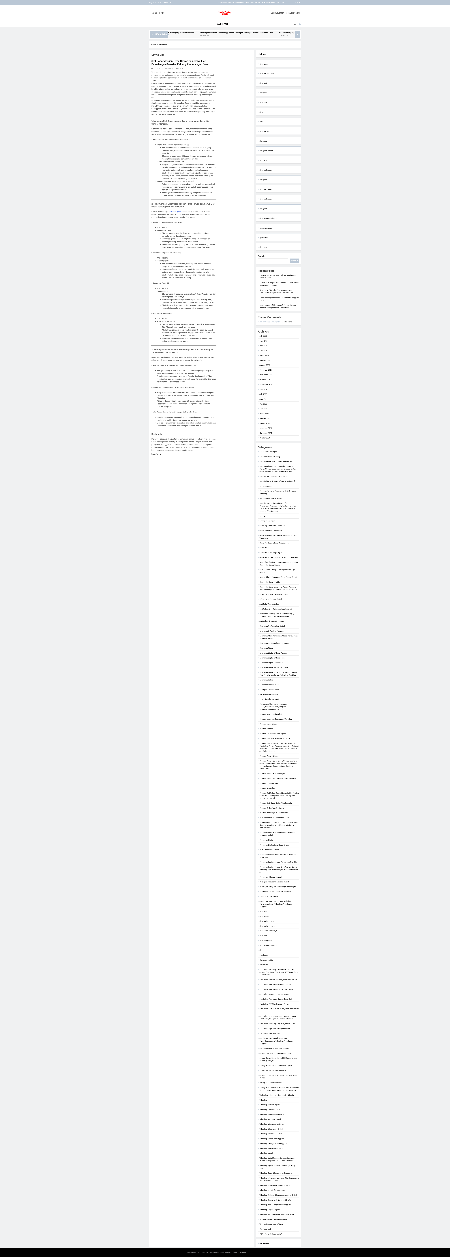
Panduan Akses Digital (268, 724)
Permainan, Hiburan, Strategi (270, 877)
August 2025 (264, 389)
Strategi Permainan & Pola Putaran (272, 1070)
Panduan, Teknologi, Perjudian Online (273, 813)
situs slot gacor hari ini (268, 218)
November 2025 (265, 375)
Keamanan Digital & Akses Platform (273, 653)
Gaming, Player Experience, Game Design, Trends (278, 577)
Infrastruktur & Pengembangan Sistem (274, 594)
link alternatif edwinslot (268, 694)
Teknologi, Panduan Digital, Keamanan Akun (276, 1214)
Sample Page (222, 24)
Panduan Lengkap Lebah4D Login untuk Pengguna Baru (179, 33)
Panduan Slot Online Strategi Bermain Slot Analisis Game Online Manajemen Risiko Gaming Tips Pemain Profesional (279, 795)
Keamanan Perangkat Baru (269, 685)
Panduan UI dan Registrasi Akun (271, 808)
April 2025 (263, 409)
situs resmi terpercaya (268, 931)
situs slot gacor (175, 211)
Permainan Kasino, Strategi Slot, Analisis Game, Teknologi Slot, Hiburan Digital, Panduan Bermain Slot (278, 869)
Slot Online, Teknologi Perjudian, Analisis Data (277, 1024)
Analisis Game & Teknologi (270, 457)
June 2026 (263, 341)
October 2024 (264, 438)
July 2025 (263, 394)
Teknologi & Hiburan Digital (270, 1119)
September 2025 (265, 384)
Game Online (264, 548)
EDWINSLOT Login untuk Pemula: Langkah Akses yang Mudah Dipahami (257, 3)
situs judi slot (264, 916)
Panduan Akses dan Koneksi (270, 714)
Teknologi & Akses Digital (269, 1105)
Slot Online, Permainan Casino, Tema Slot (275, 999)
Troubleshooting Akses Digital (271, 1224)
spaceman (263, 238)
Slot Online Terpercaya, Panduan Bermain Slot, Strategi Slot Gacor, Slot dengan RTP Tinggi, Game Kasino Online (278, 972)
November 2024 (265, 433)
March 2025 (264, 414)
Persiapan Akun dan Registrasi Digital (274, 882)
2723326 (156, 68)
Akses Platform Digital (268, 452)
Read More (155, 454)
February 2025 (264, 418)
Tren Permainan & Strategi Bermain (273, 1219)
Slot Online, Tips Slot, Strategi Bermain (274, 1029)
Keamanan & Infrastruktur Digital (272, 626)
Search (261, 256)
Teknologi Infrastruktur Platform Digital (274, 1185)
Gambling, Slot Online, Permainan (272, 526)
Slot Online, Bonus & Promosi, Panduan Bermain (278, 980)
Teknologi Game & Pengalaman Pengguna (275, 1173)
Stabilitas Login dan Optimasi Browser (274, 1048)
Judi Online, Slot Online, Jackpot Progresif (275, 609)
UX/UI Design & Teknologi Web (271, 1234)
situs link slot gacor (267, 73)
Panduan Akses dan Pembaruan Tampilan (275, 719)
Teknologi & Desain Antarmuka (271, 1114)
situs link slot (264, 131)
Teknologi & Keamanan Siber (270, 1134)
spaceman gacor (265, 228)
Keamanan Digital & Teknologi (271, 663)
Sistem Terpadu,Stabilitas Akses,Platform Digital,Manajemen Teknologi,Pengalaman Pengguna (275, 904)
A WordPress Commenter (269, 322)
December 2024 (265, 428)
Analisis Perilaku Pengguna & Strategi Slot (275, 461)
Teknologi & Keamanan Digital (271, 1129)
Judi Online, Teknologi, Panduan (271, 621)
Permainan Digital (266, 840)
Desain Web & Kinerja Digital (270, 498)
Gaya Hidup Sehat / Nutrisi (269, 582)
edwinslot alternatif (267, 521)
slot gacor (263, 93)
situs (261, 112)
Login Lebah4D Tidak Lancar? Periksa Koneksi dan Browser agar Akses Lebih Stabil (243, 33)
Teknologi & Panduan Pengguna (271, 1139)
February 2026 (264, 360)
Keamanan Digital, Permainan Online (273, 667)
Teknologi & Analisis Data (269, 1110)
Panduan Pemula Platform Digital (272, 774)
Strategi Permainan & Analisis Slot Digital (275, 1066)
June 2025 (263, 399)
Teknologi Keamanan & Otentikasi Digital (275, 1200)
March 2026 (264, 355)
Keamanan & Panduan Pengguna (271, 631)
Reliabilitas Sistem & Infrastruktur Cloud (275, 892)
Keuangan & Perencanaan (269, 690)
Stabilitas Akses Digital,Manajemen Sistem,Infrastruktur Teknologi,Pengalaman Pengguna (276, 1041)
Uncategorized (265, 1229)
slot (260, 122)
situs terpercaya (265, 189)
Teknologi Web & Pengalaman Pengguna (275, 1205)
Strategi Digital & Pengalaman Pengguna (275, 1053)
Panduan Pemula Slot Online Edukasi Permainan (278, 778)
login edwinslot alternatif (269, 699)
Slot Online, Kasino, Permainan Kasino (274, 994)
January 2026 (264, 365)
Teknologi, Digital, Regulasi (270, 1210)
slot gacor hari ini (266, 151)
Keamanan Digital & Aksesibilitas (272, 658)
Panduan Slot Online (267, 788)
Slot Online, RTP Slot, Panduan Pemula (274, 1004)
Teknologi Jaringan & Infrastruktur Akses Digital (278, 1195)
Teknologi (263, 1100)
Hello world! (287, 322)
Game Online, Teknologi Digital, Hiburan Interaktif (278, 557)
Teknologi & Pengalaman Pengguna (273, 1143)
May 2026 (263, 346)
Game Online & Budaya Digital (271, 553)
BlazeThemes (240, 1253)
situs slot (263, 83)
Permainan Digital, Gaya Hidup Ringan (274, 845)
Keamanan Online (266, 680)
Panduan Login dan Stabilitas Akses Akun (275, 738)
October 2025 (264, 380)
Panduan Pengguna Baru (268, 783)
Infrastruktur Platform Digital (270, 599)
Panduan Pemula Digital (268, 756)
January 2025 (264, 423)
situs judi (263, 911)
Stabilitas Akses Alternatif (269, 1033)
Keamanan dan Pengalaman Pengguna (274, 643)
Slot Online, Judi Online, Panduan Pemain (275, 984)
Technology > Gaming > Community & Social (276, 1095)
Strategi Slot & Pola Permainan (271, 1083)
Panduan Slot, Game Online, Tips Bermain (275, 803)
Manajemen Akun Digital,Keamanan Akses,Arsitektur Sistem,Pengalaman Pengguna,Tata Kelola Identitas (273, 706)
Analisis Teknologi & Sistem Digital (273, 476)
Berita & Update (265, 486)
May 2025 (263, 404)
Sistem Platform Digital (268, 896)
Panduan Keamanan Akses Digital (272, 734)
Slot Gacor (263, 955)
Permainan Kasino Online (269, 850)
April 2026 (263, 350)
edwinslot (263, 516)
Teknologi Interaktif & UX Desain (272, 1190)
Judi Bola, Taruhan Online (269, 604)
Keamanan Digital (266, 648)
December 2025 (265, 370)
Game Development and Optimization (274, 543)
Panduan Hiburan (266, 729)
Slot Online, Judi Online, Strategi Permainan (276, 989)
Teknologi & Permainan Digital (271, 1148)
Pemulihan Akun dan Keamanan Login (274, 818)
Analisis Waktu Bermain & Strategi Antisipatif (277, 481)
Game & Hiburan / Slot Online (270, 530)
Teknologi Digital (266, 1153)
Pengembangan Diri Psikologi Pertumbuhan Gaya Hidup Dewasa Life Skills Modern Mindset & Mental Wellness (278, 825)
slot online (263, 965)
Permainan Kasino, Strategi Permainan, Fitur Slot (278, 862)
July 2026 (263, 336)
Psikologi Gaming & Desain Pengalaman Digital (277, 887)
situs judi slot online (267, 926)
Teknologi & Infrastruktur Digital (271, 1124)
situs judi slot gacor (267, 921)
